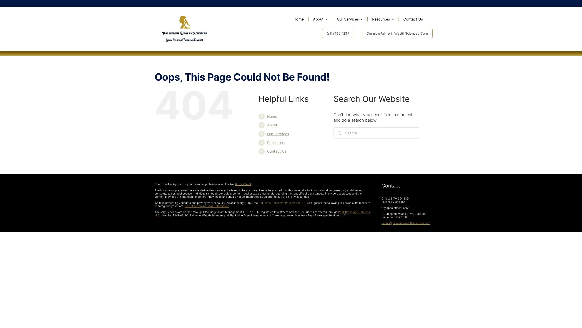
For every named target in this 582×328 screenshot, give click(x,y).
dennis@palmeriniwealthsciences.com (405, 223)
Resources (276, 142)
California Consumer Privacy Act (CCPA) (284, 203)
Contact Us (276, 151)
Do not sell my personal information (207, 206)
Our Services (278, 134)
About (272, 125)
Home (272, 116)
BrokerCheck (243, 184)
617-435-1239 (400, 198)
